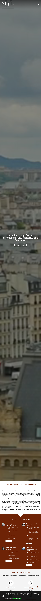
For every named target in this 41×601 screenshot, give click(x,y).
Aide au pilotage (10, 587)
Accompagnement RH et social (32, 524)
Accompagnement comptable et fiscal (10, 524)
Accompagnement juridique (10, 548)
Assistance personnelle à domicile (31, 587)
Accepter (18, 598)
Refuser (9, 598)
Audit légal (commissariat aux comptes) (31, 549)
